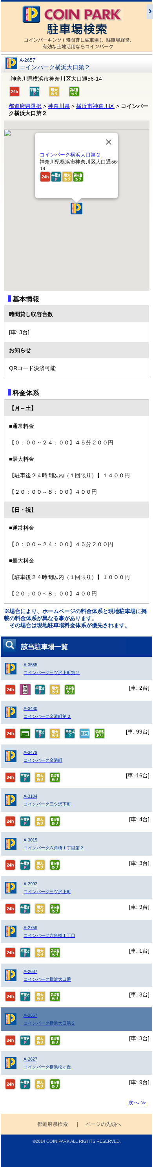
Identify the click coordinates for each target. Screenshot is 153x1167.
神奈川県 (59, 106)
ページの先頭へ (103, 1124)
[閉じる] (108, 142)
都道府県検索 (52, 1124)
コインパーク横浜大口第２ (70, 155)
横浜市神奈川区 (95, 106)
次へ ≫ (137, 1102)
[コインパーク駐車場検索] (76, 48)
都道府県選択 (25, 106)
